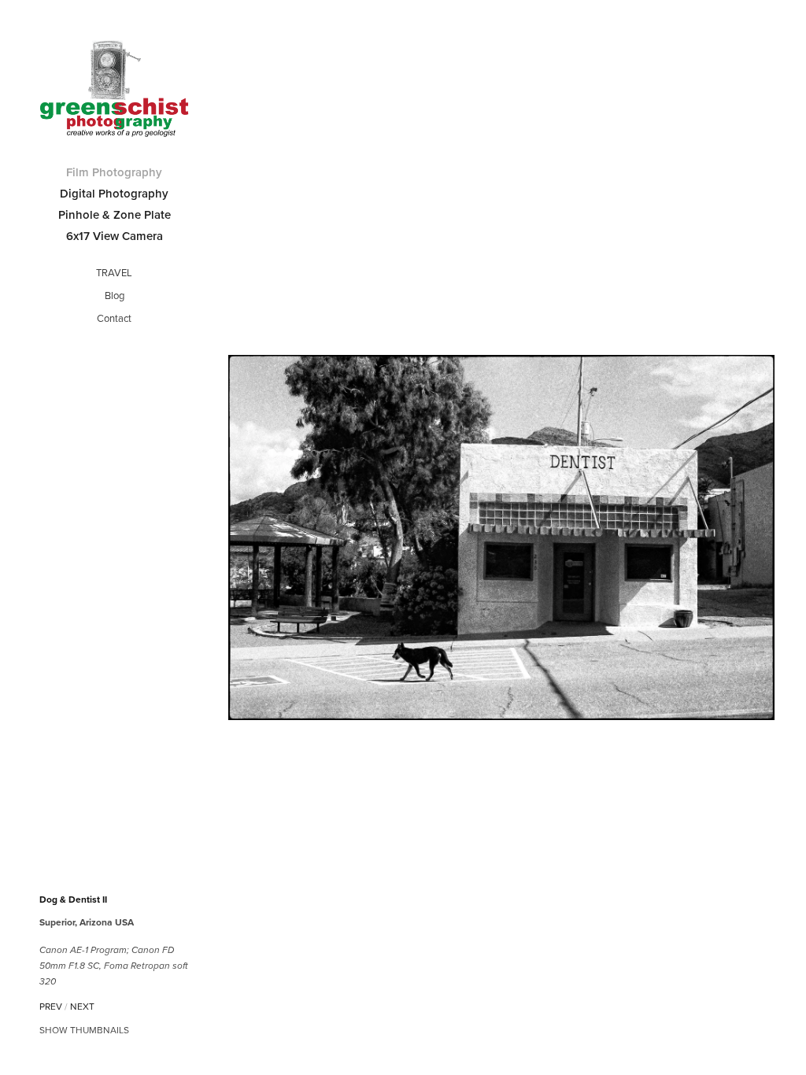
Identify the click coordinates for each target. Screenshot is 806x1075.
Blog (114, 295)
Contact (114, 318)
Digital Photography (114, 193)
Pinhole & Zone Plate (114, 214)
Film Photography (114, 172)
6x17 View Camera (114, 235)
